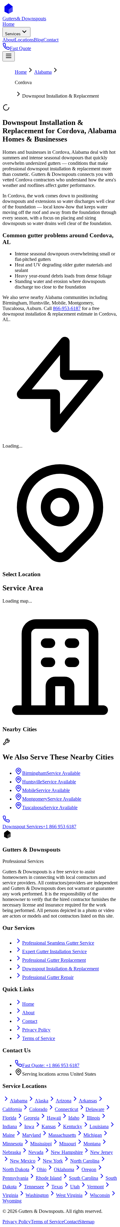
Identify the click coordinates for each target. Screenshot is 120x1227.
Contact (29, 1021)
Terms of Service (38, 1038)
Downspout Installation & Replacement (60, 968)
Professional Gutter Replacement (54, 960)
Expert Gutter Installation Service (54, 951)
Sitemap (86, 1221)
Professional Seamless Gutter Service (58, 942)
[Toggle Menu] (8, 56)
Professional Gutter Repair (48, 977)
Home (21, 72)
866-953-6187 (67, 308)
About (28, 1012)
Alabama (43, 72)
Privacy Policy (36, 1029)
